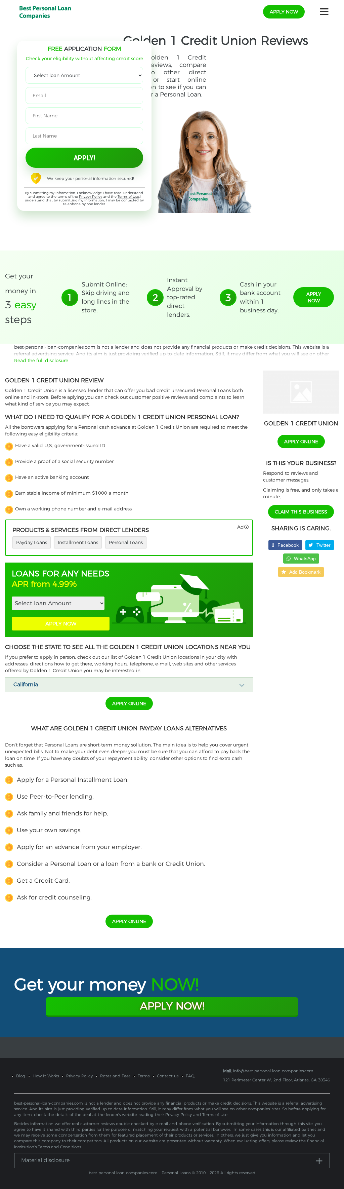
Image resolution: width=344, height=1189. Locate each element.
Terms (143, 1075)
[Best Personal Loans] (45, 11)
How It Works (46, 1075)
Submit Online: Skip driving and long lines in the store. (106, 297)
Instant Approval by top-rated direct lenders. (184, 297)
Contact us (167, 1075)
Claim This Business (301, 512)
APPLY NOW (60, 623)
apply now (284, 12)
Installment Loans (78, 542)
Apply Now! (172, 1006)
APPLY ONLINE (129, 703)
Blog (20, 1075)
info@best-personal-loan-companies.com (273, 1070)
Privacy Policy (90, 196)
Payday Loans (31, 542)
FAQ (190, 1075)
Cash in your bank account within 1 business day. (260, 297)
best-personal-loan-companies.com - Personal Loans (139, 1172)
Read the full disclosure (41, 360)
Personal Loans (126, 542)
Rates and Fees (115, 1075)
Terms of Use (128, 196)
